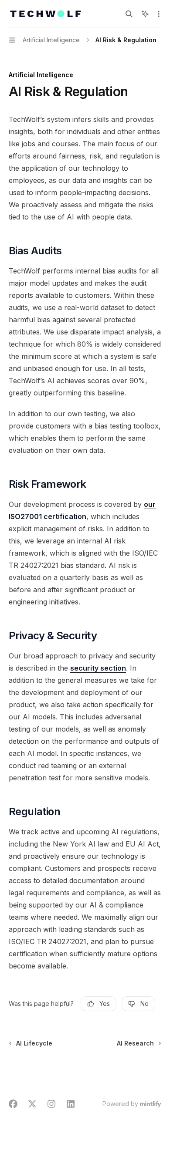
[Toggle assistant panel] (145, 14)
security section (98, 668)
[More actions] (158, 14)
